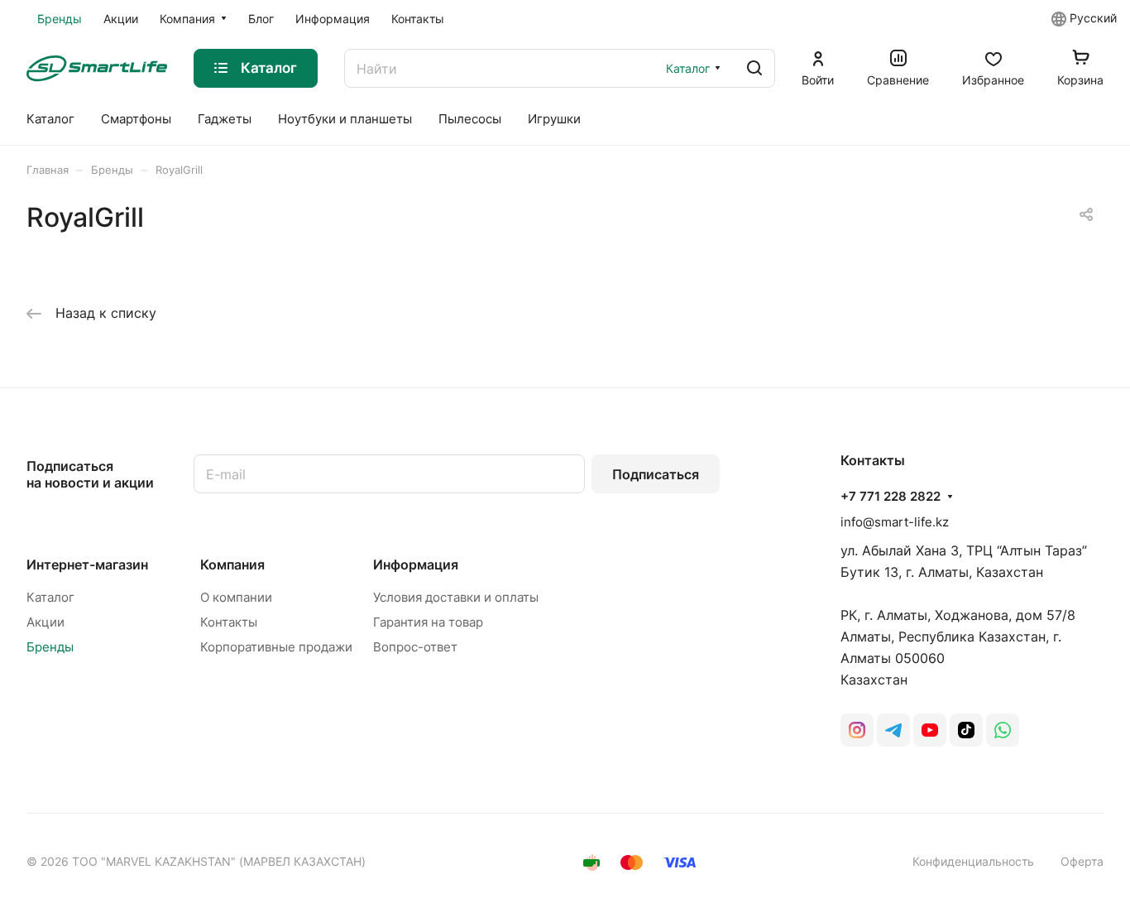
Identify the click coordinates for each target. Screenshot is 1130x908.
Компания (232, 564)
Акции (45, 622)
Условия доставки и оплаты (456, 597)
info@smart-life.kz (894, 522)
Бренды (50, 647)
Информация (415, 564)
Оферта (1082, 861)
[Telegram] (893, 730)
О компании (236, 597)
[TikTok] (966, 730)
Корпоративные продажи (276, 647)
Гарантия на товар (428, 622)
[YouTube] (929, 730)
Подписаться (655, 474)
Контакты (228, 622)
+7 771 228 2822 (890, 496)
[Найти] (754, 68)
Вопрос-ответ (415, 647)
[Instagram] (857, 730)
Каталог (50, 597)
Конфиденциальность (973, 861)
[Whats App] (1002, 730)
